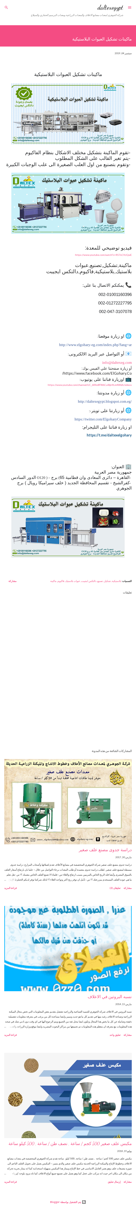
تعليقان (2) (115, 887)
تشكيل (107, 580)
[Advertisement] (68, 713)
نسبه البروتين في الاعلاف (110, 996)
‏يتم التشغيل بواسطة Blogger (66, 1202)
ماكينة (53, 580)
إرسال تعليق (114, 1181)
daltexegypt (110, 7)
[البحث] (6, 6)
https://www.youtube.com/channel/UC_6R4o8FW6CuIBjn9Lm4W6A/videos (90, 384)
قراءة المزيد (10, 887)
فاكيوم (61, 580)
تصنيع (100, 580)
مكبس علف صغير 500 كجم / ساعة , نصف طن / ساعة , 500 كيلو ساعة (70, 1143)
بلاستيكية (116, 580)
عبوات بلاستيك (72, 580)
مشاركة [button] (12, 580)
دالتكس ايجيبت (88, 580)
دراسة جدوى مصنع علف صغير (105, 849)
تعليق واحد (115, 1034)
